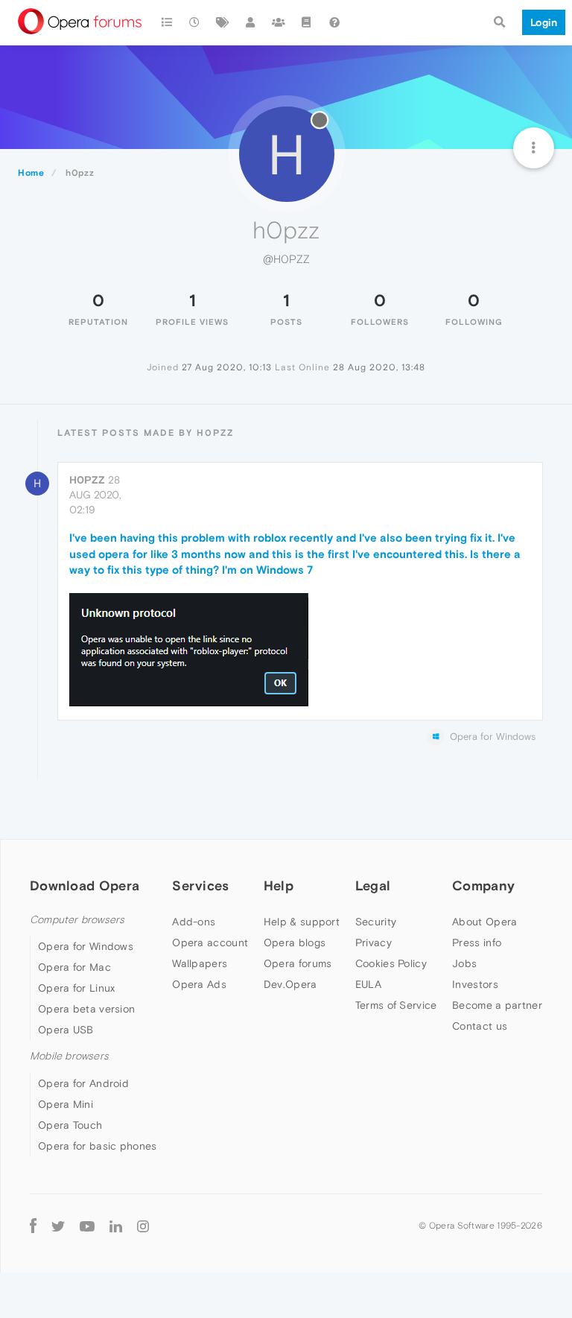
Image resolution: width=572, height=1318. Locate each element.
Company (483, 885)
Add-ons (193, 922)
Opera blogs (294, 942)
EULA (368, 984)
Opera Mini (65, 1104)
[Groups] (278, 22)
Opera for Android (83, 1083)
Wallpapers (199, 963)
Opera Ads (199, 984)
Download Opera (84, 885)
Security (375, 922)
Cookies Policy (391, 963)
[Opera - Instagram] (143, 1226)
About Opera (484, 922)
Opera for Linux (76, 988)
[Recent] (195, 22)
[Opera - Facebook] (33, 1226)
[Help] (334, 22)
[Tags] (223, 22)
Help (278, 885)
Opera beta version (86, 1009)
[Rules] (307, 22)
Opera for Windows (85, 946)
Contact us (479, 1026)
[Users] (251, 22)
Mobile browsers (69, 1056)
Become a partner (497, 1005)
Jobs (464, 963)
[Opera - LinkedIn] (116, 1226)
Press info (476, 942)
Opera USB (66, 1030)
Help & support (302, 922)
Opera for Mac (74, 967)
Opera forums (298, 963)
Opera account (210, 942)
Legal (373, 885)
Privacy (373, 942)
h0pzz (87, 480)
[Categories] (167, 22)
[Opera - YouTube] (87, 1226)
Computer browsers (77, 919)
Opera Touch (70, 1125)
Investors (475, 984)
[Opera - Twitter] (58, 1226)
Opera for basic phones (97, 1146)
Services (200, 885)
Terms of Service (396, 1005)
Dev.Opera (290, 984)
